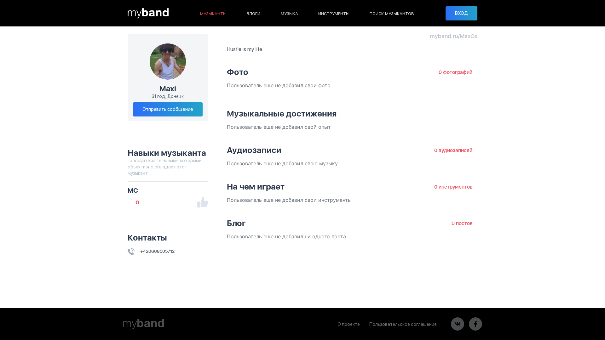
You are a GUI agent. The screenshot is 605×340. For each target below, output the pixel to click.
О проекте (348, 324)
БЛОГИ (253, 13)
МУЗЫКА (289, 13)
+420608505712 (157, 251)
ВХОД (461, 13)
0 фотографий (455, 72)
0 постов (462, 223)
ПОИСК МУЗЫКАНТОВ (392, 13)
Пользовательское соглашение (403, 324)
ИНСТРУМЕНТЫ (333, 13)
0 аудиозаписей (453, 150)
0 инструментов (453, 187)
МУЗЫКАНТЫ (213, 13)
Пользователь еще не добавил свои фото (279, 85)
